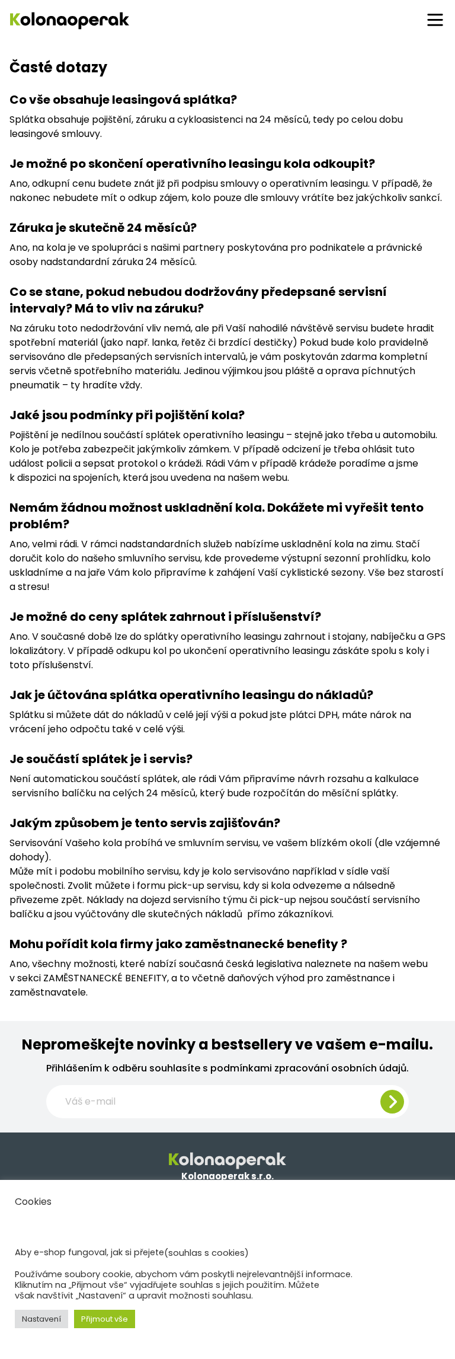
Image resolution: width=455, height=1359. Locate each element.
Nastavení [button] (41, 1319)
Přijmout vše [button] (104, 1319)
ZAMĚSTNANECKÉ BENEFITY (105, 978)
